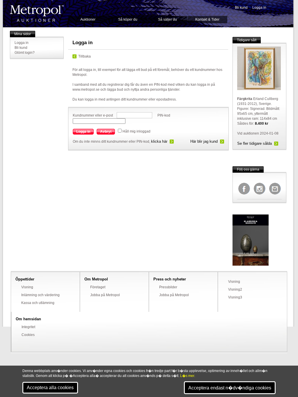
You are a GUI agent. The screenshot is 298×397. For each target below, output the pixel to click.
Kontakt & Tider (207, 19)
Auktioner (87, 19)
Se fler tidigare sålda (254, 143)
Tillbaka (84, 56)
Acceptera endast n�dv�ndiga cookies (229, 387)
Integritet (28, 327)
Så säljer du (167, 19)
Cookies (28, 335)
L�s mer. (187, 376)
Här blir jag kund (204, 141)
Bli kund (241, 8)
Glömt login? (25, 53)
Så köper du (127, 19)
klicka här (159, 141)
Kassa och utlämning (37, 303)
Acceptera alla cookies (50, 387)
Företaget (97, 287)
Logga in (259, 8)
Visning (27, 287)
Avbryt (105, 132)
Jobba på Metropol (105, 295)
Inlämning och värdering (40, 295)
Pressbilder (168, 287)
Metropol (37, 13)
